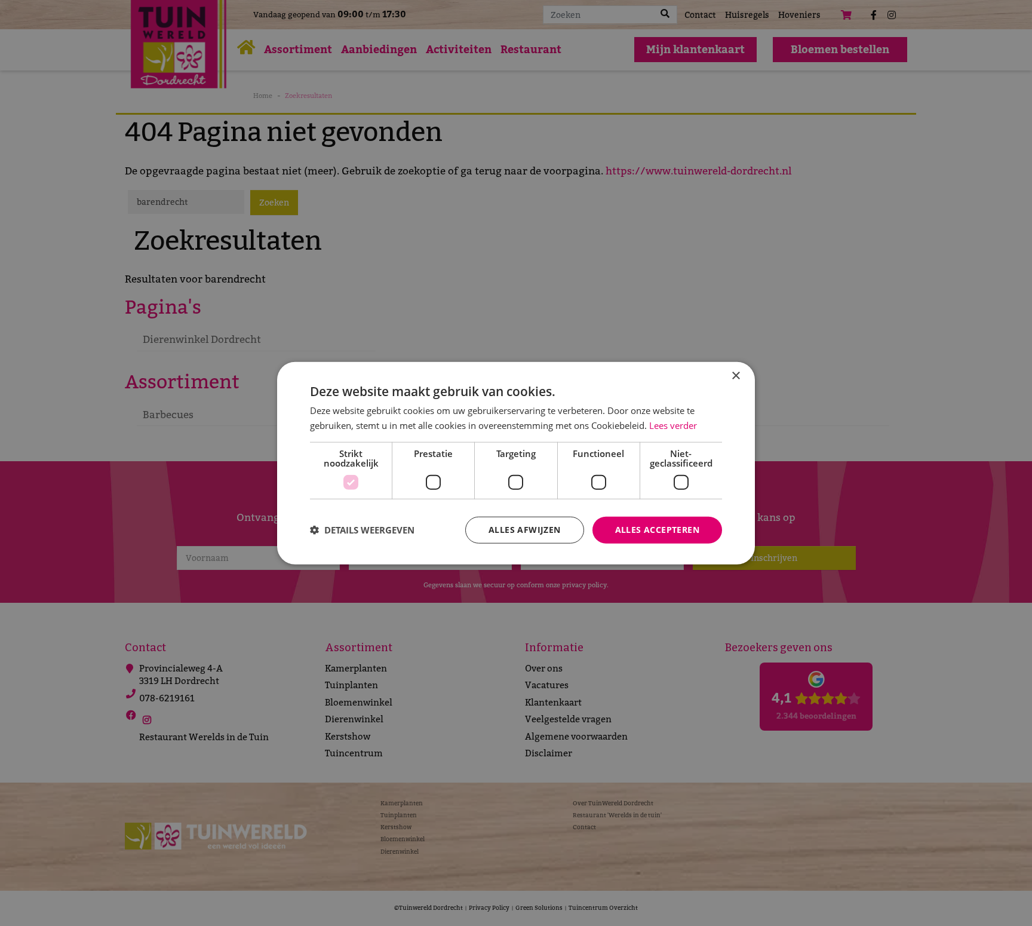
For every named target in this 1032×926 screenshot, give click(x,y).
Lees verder (673, 425)
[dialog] (516, 463)
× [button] (735, 376)
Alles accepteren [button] (657, 529)
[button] (362, 529)
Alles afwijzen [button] (525, 529)
